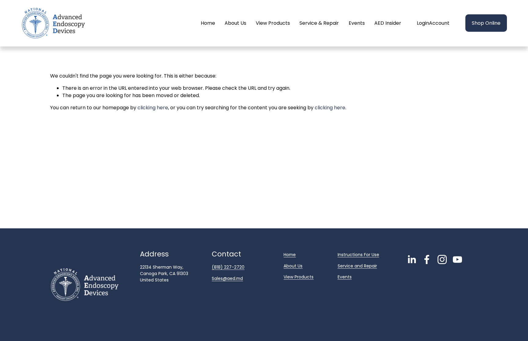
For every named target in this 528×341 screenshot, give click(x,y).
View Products (273, 23)
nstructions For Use (359, 255)
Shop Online (486, 23)
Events (357, 23)
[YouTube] (457, 259)
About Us (235, 23)
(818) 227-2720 (228, 267)
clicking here (153, 107)
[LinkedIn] (411, 259)
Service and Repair (357, 266)
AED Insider (387, 23)
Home (208, 23)
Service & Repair (319, 23)
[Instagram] (442, 259)
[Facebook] (427, 259)
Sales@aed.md (227, 278)
